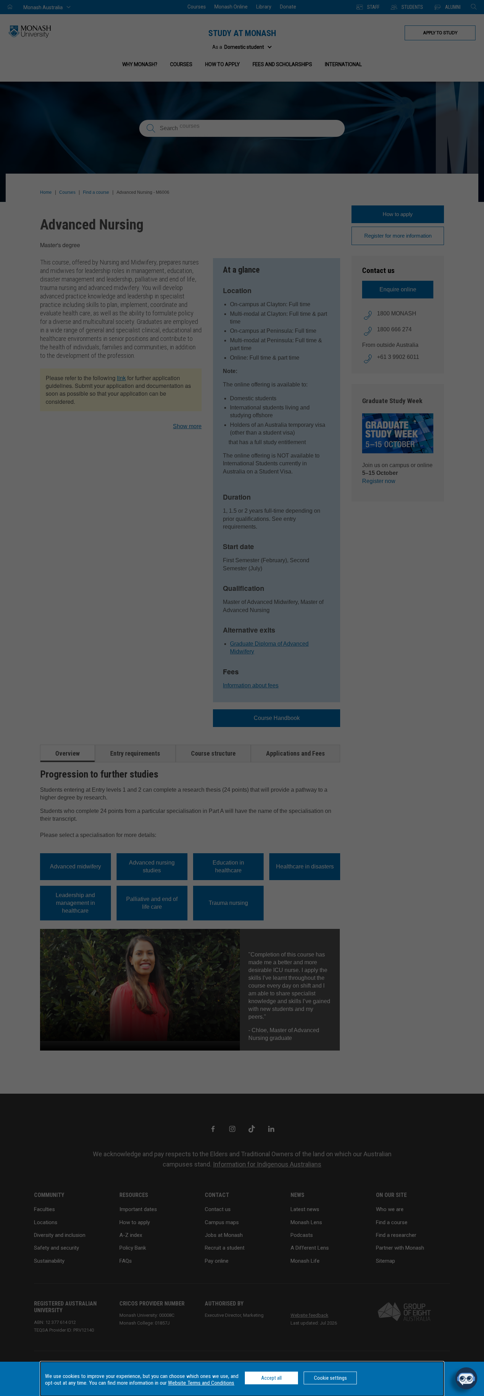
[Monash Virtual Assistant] (466, 1378)
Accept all (271, 1378)
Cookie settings (330, 1378)
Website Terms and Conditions (201, 1383)
